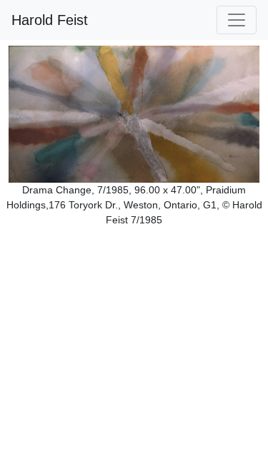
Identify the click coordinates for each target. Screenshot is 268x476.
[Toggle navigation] (237, 20)
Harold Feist (49, 20)
